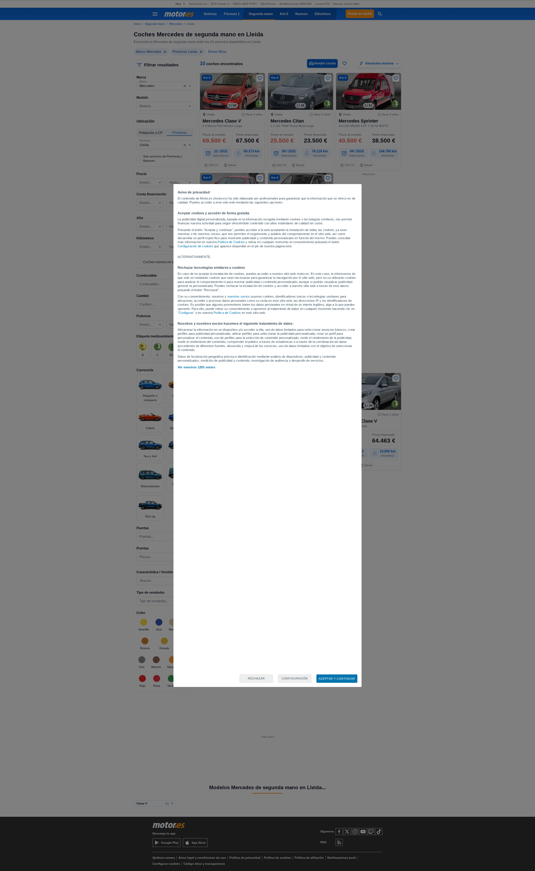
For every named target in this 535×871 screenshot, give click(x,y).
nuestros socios (238, 296)
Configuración (295, 678)
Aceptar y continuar (337, 678)
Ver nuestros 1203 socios (196, 367)
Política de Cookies (231, 242)
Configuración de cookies (195, 246)
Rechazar (256, 678)
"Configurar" (186, 312)
